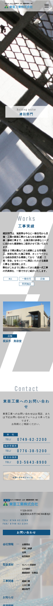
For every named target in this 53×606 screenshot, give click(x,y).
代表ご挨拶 (27, 548)
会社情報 (8, 544)
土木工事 (26, 585)
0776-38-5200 (32, 451)
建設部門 (26, 589)
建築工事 (26, 581)
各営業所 (26, 556)
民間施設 (26, 284)
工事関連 (8, 580)
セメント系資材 (29, 565)
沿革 (24, 552)
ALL (10, 279)
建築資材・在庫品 (30, 573)
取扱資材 (8, 564)
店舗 (42, 279)
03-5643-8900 (32, 462)
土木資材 (26, 569)
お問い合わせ (26, 532)
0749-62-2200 (32, 439)
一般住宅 (26, 279)
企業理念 (26, 544)
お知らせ (8, 597)
